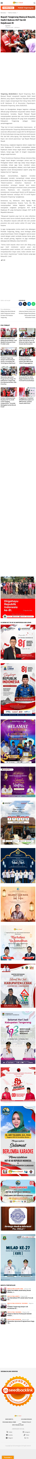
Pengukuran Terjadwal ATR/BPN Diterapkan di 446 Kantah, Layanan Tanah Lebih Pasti (26, 400)
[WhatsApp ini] (33, 304)
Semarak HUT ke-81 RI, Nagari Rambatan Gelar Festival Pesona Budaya (26, 378)
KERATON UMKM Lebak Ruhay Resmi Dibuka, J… (19, 1291)
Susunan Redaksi (26, 1419)
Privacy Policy (26, 1422)
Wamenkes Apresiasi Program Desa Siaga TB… (20, 1322)
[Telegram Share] (29, 304)
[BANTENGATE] (18, 2)
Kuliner (17, 1288)
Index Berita (9, 1419)
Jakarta (17, 1296)
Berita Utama (11, 1288)
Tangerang (25, 1303)
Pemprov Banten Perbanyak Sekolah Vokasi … (19, 1314)
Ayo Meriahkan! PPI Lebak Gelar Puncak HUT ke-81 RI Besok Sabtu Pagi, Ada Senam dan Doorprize (27, 341)
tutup (20, 1423)
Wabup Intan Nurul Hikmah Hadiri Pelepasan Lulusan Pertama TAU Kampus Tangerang (8, 313)
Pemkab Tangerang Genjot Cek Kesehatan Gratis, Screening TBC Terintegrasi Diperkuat (8, 360)
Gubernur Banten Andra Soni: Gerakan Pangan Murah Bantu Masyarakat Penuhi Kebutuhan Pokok (27, 313)
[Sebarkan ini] (20, 304)
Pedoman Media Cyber (9, 1422)
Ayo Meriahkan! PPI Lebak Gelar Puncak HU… (20, 1299)
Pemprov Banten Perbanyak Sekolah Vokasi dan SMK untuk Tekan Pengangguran (26, 360)
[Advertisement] (18, 72)
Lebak (21, 1288)
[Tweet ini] (25, 304)
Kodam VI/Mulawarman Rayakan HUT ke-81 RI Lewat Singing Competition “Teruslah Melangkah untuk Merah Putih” (8, 402)
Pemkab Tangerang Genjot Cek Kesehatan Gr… (17, 1307)
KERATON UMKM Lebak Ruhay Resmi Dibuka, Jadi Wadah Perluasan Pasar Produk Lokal (9, 341)
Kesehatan (18, 1303)
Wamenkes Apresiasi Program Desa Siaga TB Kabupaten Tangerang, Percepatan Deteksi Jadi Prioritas (8, 380)
